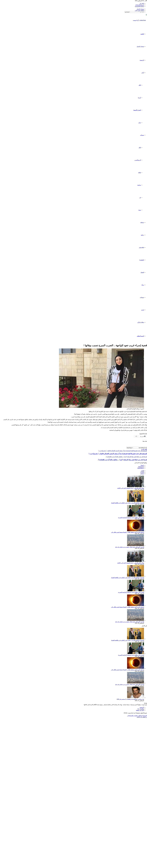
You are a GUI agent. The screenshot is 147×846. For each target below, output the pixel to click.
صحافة (142, 222)
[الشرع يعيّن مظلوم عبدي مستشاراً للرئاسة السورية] (135, 516)
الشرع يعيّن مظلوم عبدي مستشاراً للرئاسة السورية (131, 517)
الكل (140, 85)
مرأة (143, 285)
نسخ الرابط (129, 447)
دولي (139, 122)
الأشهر (142, 470)
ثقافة (139, 172)
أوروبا (139, 97)
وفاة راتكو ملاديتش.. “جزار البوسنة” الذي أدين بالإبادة (130, 488)
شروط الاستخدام (139, 5)
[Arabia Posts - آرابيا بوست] (140, 20)
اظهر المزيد (144, 449)
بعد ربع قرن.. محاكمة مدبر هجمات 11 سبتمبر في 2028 (130, 699)
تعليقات (142, 473)
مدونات (142, 135)
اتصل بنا (142, 3)
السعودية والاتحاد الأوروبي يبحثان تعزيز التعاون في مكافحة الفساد (127, 502)
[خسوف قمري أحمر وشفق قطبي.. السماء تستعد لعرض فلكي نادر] (135, 530)
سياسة (139, 185)
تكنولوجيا (141, 260)
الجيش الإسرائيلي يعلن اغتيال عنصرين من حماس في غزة (129, 547)
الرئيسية (142, 60)
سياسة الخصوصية (139, 6)
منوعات (142, 297)
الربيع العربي (138, 160)
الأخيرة (142, 472)
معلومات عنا (141, 708)
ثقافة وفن (141, 247)
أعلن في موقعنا (140, 710)
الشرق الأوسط (137, 110)
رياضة (142, 235)
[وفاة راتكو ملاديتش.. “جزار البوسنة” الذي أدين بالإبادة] (135, 486)
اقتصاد (142, 272)
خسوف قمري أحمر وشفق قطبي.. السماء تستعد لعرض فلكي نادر (127, 532)
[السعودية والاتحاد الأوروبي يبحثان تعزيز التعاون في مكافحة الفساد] (135, 501)
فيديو (142, 309)
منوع (139, 210)
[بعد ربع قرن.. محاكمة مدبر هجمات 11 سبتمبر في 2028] (135, 697)
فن (140, 197)
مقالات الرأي (140, 322)
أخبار (142, 72)
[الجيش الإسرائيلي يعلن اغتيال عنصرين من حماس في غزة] (135, 545)
